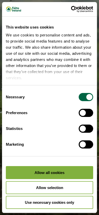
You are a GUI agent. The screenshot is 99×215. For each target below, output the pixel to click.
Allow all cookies (49, 172)
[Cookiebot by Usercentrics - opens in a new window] (71, 9)
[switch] (86, 113)
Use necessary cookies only (49, 202)
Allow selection (49, 187)
